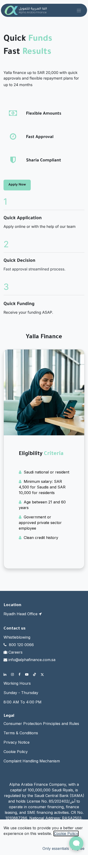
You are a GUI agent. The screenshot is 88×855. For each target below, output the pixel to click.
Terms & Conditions (21, 733)
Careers (15, 652)
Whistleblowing (17, 637)
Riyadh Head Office (21, 613)
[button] (56, 848)
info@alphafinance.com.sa (31, 659)
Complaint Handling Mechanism (32, 761)
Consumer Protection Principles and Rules (41, 723)
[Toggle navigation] (79, 10)
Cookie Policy (16, 751)
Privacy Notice (17, 742)
